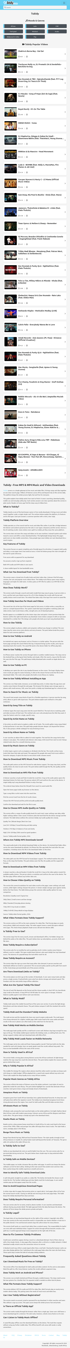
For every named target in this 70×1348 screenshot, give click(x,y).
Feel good (13, 31)
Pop (35, 37)
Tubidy (5, 490)
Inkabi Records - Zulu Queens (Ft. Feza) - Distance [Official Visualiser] (39, 339)
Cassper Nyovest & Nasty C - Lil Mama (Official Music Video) (38, 180)
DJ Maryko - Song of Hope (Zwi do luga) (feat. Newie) (38, 95)
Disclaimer (28, 1335)
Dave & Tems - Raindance (29, 412)
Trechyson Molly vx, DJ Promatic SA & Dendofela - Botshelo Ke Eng (40, 65)
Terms (44, 1335)
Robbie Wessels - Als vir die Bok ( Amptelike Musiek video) (40, 397)
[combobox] (35, 7)
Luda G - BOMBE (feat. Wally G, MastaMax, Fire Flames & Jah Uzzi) (38, 166)
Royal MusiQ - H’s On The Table (31, 109)
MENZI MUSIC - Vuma (27, 123)
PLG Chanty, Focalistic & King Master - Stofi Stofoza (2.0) (40, 383)
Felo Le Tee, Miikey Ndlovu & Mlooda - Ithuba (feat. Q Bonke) (40, 282)
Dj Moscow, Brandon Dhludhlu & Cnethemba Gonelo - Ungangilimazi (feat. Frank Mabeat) (40, 237)
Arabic (57, 31)
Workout (35, 31)
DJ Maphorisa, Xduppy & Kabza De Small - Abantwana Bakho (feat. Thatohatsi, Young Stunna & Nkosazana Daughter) (41, 137)
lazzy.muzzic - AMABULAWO (30, 470)
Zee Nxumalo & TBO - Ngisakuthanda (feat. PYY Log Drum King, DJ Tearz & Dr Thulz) (40, 80)
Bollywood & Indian (13, 37)
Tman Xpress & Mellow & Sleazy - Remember (37, 223)
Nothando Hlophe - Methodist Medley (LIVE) (37, 311)
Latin (35, 26)
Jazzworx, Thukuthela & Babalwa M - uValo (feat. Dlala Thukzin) (39, 209)
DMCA (37, 1335)
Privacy (19, 1335)
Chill (57, 26)
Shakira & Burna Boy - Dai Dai (31, 51)
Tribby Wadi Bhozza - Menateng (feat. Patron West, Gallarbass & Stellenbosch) (40, 252)
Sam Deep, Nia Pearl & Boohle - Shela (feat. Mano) (40, 195)
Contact (51, 1335)
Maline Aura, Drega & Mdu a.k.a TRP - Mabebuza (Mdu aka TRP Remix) (39, 441)
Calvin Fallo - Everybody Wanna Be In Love (36, 324)
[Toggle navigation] (64, 3)
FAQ (13, 1335)
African (13, 26)
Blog (58, 1335)
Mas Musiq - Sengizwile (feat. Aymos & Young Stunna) (38, 368)
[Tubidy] (10, 3)
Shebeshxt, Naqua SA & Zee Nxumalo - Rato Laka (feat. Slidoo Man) (39, 296)
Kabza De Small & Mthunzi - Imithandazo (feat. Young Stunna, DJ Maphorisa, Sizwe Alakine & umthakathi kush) (38, 426)
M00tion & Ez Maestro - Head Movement (35, 151)
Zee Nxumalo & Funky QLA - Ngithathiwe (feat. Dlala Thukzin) (38, 267)
